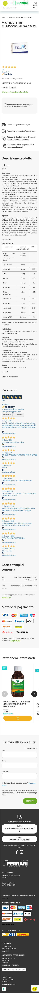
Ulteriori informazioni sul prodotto (15, 92)
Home (3, 17)
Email (4, 750)
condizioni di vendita (10, 965)
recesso (5, 963)
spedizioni (6, 960)
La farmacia (6, 946)
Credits (4, 982)
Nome (4, 761)
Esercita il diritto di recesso (14, 969)
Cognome (5, 771)
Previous (5, 694)
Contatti (5, 951)
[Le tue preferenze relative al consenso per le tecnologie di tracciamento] (4, 989)
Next (34, 694)
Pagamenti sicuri (8, 958)
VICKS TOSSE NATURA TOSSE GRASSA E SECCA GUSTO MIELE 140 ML (16, 704)
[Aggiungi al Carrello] (17, 718)
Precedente (7, 415)
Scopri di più (6, 597)
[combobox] (19, 8)
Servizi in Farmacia (9, 949)
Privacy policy (7, 977)
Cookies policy (7, 980)
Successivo (18, 415)
